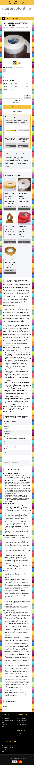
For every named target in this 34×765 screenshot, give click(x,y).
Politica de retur (20, 722)
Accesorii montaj (14, 27)
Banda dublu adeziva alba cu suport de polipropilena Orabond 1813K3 (10, 198)
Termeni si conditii (6, 718)
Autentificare (20, 733)
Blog (3, 726)
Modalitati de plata (21, 718)
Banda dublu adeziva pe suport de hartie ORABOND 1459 (10, 230)
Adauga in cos (17, 107)
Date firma (4, 724)
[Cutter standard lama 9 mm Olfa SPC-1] (11, 130)
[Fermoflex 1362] (4, 70)
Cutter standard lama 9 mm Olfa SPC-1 (11, 138)
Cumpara (8, 146)
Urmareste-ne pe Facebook (10, 745)
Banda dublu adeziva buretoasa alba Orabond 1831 (24, 197)
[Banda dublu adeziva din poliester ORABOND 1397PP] (24, 218)
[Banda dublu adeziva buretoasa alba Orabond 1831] (24, 185)
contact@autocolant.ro (9, 747)
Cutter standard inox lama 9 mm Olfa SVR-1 (23, 139)
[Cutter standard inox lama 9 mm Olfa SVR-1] (23, 130)
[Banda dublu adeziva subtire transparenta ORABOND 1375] (10, 251)
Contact (7, 166)
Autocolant (5, 27)
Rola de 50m (6, 93)
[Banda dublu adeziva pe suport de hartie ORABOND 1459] (10, 218)
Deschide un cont (21, 736)
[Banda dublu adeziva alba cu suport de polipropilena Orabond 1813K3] (10, 185)
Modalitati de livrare (21, 720)
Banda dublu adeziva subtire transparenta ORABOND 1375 (10, 263)
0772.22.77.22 (7, 749)
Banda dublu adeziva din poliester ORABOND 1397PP (23, 232)
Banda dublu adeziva (24, 27)
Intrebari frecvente (21, 724)
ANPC (3, 722)
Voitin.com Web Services (20, 758)
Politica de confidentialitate (8, 720)
